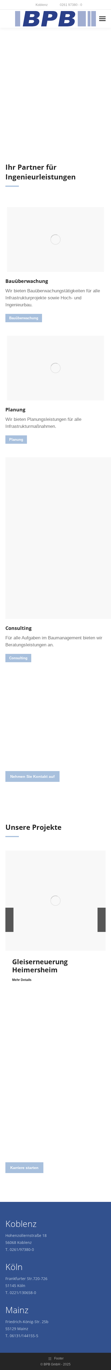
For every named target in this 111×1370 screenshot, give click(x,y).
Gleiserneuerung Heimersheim (40, 965)
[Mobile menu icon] (102, 19)
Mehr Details (22, 980)
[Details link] (55, 901)
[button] (9, 920)
